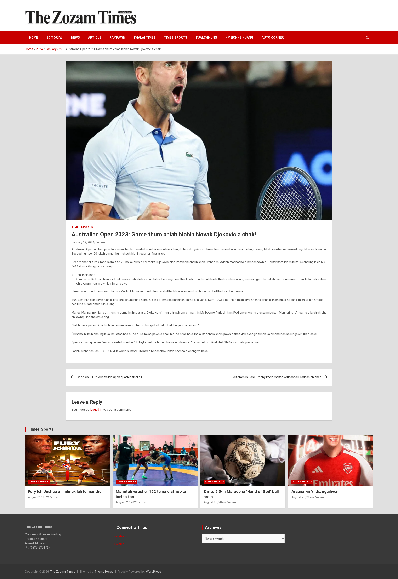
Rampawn (117, 37)
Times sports (175, 37)
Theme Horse (104, 571)
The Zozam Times (62, 571)
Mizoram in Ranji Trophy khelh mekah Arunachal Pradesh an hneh (277, 377)
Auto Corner (273, 37)
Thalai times (144, 37)
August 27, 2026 (39, 497)
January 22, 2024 (83, 242)
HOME (33, 37)
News (75, 37)
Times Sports (41, 429)
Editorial (54, 37)
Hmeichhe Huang (239, 37)
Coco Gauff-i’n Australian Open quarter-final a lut (111, 377)
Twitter (119, 544)
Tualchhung (206, 37)
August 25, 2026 (214, 502)
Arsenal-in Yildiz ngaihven (315, 491)
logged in (96, 409)
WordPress (153, 571)
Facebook (120, 536)
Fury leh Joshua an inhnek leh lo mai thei (65, 491)
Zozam (100, 242)
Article (94, 37)
